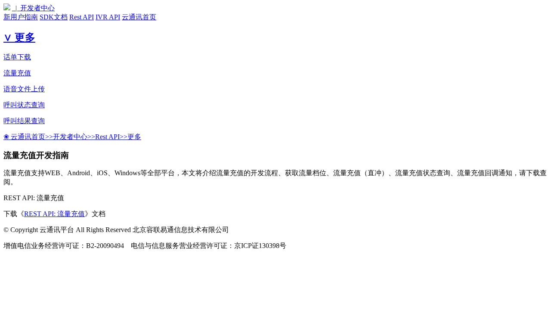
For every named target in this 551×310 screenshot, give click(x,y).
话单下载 (17, 57)
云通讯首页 (139, 17)
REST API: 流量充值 (54, 213)
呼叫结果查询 (24, 120)
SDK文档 (54, 17)
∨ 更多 (19, 37)
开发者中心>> (74, 136)
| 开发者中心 (33, 8)
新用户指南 (20, 17)
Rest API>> (111, 136)
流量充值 (17, 73)
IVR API (108, 17)
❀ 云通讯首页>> (28, 136)
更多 (134, 136)
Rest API (81, 17)
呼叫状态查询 (24, 104)
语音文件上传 (24, 89)
